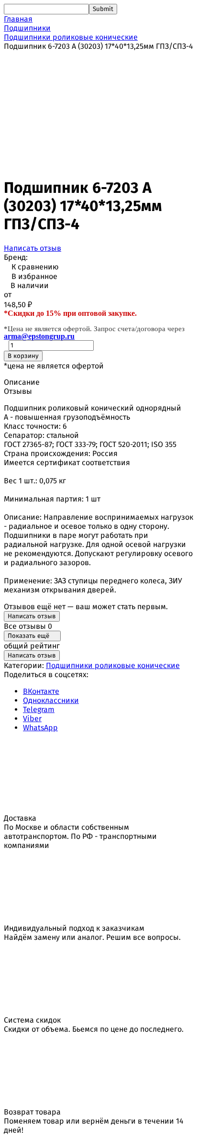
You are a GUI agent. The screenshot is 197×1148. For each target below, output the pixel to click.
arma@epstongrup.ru (39, 336)
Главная (18, 18)
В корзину (23, 356)
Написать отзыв (32, 248)
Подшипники (27, 28)
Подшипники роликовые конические (71, 37)
